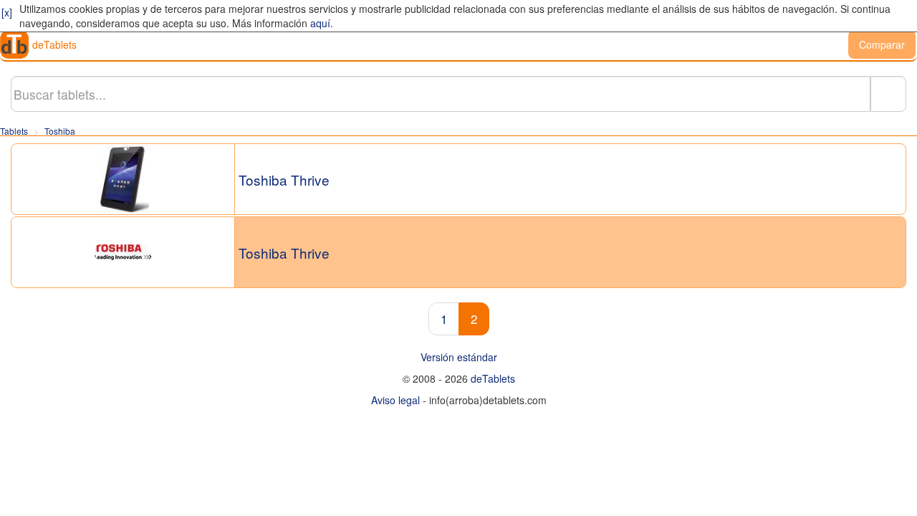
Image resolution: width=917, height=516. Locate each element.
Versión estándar (459, 357)
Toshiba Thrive (284, 180)
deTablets (54, 44)
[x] (6, 12)
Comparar (882, 44)
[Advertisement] (458, 480)
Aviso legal (395, 400)
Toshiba (59, 131)
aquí (320, 23)
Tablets (14, 131)
